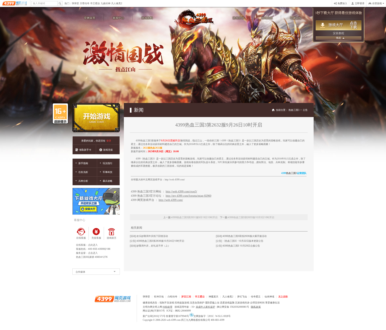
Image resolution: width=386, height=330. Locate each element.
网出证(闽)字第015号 (154, 310)
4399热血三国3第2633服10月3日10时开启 (251, 217)
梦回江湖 (186, 296)
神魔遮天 (213, 296)
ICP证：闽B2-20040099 (178, 310)
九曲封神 (105, 3)
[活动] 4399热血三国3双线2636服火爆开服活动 (241, 235)
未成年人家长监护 (205, 306)
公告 (305, 110)
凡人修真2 (116, 3)
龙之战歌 (283, 296)
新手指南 (83, 163)
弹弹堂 (75, 3)
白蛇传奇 (172, 296)
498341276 (101, 256)
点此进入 (93, 244)
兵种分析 (83, 180)
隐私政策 (256, 306)
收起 (338, 37)
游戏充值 (108, 149)
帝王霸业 (95, 3)
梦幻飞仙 (242, 296)
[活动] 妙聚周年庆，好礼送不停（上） (150, 245)
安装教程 (338, 33)
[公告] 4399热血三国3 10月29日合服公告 (238, 245)
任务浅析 (83, 172)
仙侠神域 (269, 296)
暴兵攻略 (107, 180)
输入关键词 (39, 3)
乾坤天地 (159, 296)
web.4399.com (173, 320)
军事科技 (107, 172)
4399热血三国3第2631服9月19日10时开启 (194, 217)
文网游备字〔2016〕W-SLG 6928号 (212, 316)
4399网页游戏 (15, 3)
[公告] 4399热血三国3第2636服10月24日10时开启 (157, 240)
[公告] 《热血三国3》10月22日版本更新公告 (239, 240)
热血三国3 (195, 20)
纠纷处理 (167, 306)
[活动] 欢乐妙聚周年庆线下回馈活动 (149, 235)
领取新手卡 (85, 149)
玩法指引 (107, 163)
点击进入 (93, 252)
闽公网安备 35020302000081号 (233, 306)
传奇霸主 (256, 296)
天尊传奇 (84, 3)
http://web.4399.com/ (175, 179)
